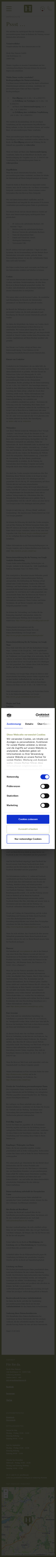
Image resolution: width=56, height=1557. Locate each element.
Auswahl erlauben (28, 829)
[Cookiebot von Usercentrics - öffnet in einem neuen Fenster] (37, 715)
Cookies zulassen (28, 819)
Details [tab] (29, 724)
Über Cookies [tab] (44, 724)
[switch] (44, 786)
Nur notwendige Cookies (28, 839)
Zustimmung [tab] (14, 724)
